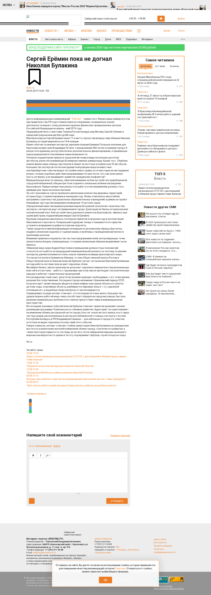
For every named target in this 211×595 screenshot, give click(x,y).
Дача (108, 39)
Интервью (147, 39)
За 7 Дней (160, 66)
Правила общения (120, 435)
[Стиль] (48, 455)
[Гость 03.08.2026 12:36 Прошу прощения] (205, 3)
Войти (57, 446)
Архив (167, 30)
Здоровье (131, 39)
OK (105, 580)
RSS (117, 547)
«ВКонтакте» (133, 550)
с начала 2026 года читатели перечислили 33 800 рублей (92, 47)
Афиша (72, 39)
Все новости (160, 542)
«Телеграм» (121, 550)
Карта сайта (160, 539)
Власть (33, 39)
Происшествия (122, 30)
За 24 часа (145, 66)
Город (97, 39)
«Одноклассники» (102, 552)
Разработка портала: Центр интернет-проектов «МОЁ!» (169, 587)
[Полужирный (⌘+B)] (33, 455)
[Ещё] (183, 39)
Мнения (86, 30)
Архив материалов (103, 539)
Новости (51, 30)
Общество (142, 92)
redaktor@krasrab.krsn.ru (44, 552)
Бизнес (102, 30)
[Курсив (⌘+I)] (40, 455)
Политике (120, 568)
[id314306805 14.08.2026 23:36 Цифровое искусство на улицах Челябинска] (153, 3)
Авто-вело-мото (54, 39)
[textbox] (78, 475)
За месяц (174, 66)
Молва (69, 30)
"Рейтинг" (76, 119)
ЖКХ (118, 39)
